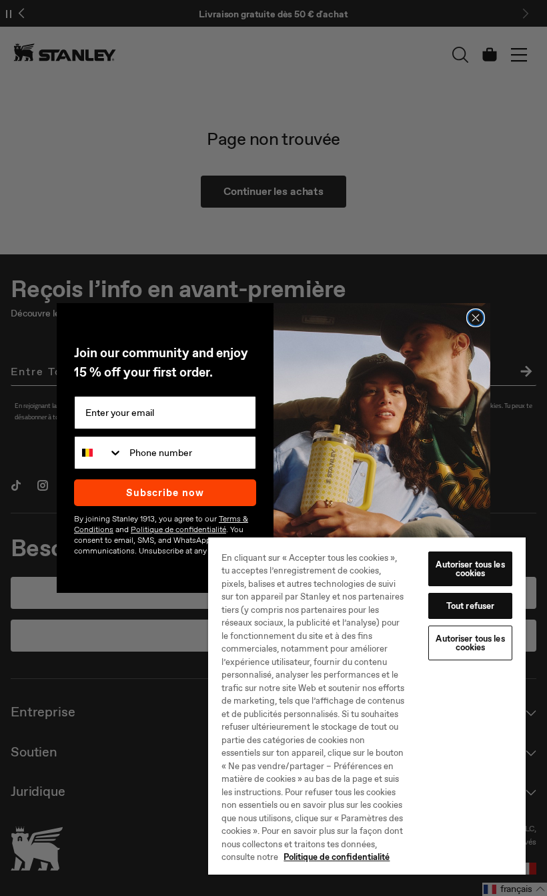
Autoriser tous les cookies (470, 568)
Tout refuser (470, 606)
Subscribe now (165, 493)
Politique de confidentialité (337, 857)
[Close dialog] (476, 318)
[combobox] (99, 453)
